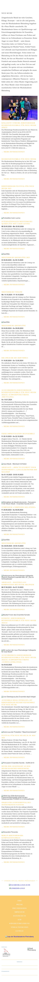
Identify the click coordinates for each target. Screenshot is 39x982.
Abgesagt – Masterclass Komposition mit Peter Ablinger (18, 583)
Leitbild (19, 931)
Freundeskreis (19, 908)
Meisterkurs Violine (12, 292)
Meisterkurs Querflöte (14, 325)
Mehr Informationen (14, 152)
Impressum (19, 912)
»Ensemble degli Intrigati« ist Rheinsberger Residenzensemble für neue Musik (18, 702)
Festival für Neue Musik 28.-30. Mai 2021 (18, 737)
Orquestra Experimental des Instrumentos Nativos (16, 804)
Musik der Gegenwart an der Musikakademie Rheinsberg (16, 767)
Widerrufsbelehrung (19, 923)
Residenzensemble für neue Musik (19, 159)
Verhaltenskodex (19, 927)
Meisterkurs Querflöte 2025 (16, 257)
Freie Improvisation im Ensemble (18, 434)
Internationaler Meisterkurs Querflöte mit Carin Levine (17, 223)
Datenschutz (19, 916)
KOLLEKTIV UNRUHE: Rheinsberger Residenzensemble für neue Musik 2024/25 (19, 125)
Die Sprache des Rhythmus (15, 358)
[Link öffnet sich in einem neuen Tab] (19, 885)
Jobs (19, 901)
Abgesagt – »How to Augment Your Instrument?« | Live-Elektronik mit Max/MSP (19, 470)
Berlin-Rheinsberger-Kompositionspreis (13, 837)
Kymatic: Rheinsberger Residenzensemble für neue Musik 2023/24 (19, 620)
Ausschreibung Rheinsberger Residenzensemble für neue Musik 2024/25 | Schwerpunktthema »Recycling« (19, 393)
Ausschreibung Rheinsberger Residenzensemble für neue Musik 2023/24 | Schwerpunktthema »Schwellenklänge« (19, 658)
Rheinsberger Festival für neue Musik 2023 (18, 187)
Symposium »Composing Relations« (19, 507)
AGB (19, 919)
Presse (19, 904)
